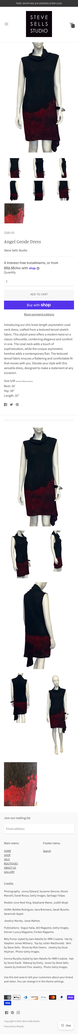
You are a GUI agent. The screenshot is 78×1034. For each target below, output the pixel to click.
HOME (7, 851)
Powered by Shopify (14, 1026)
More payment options (39, 314)
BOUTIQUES (11, 863)
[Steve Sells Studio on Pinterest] (12, 1012)
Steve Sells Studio (31, 1021)
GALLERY (9, 872)
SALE (7, 859)
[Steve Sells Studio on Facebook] (6, 1012)
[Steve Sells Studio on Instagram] (18, 1012)
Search (47, 851)
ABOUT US (10, 867)
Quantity (10, 272)
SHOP (7, 855)
